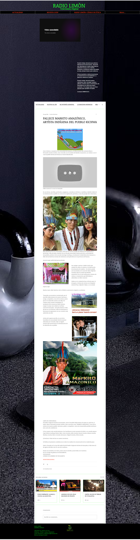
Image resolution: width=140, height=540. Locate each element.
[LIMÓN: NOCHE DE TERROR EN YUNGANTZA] (93, 486)
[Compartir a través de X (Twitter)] (47, 464)
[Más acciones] (96, 114)
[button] (102, 104)
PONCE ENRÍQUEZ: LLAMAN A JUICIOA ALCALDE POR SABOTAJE (46, 495)
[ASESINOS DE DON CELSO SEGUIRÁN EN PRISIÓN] (70, 486)
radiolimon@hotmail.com (50, 533)
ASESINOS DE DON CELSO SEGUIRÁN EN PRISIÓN (68, 495)
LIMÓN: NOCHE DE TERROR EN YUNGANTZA (93, 495)
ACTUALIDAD (40, 104)
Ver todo (102, 477)
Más (96, 104)
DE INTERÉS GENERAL (67, 104)
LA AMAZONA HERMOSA (84, 104)
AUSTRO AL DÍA (52, 104)
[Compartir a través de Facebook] (43, 464)
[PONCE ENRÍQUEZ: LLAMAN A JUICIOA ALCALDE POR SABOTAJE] (46, 486)
